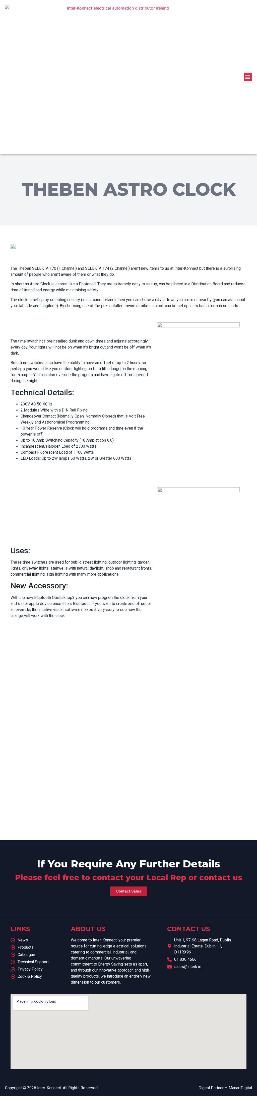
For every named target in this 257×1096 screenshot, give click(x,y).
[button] (248, 77)
